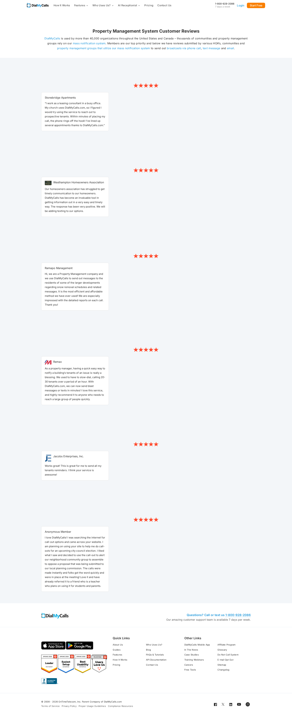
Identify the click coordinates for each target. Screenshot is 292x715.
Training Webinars (194, 659)
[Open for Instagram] (248, 704)
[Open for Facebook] (215, 704)
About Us (118, 644)
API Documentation (156, 659)
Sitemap (221, 664)
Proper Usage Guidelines (92, 706)
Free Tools (190, 669)
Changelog (223, 669)
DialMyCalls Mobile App (197, 644)
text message (211, 48)
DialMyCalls (52, 38)
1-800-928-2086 (224, 3)
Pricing (148, 5)
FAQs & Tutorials (155, 654)
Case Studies (191, 654)
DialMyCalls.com (113, 701)
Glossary (222, 649)
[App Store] (53, 645)
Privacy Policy (69, 706)
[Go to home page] (38, 5)
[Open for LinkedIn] (230, 704)
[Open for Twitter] (223, 704)
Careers (188, 664)
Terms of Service (50, 706)
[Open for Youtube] (239, 704)
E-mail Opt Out (225, 659)
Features (79, 5)
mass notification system (89, 43)
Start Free (256, 5)
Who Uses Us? (101, 5)
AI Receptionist (127, 5)
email (230, 48)
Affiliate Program (226, 644)
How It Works (62, 5)
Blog (148, 649)
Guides (116, 649)
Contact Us (164, 5)
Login (240, 5)
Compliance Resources (120, 706)
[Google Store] (79, 645)
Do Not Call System (227, 654)
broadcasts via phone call (184, 48)
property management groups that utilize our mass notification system (103, 48)
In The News (191, 649)
